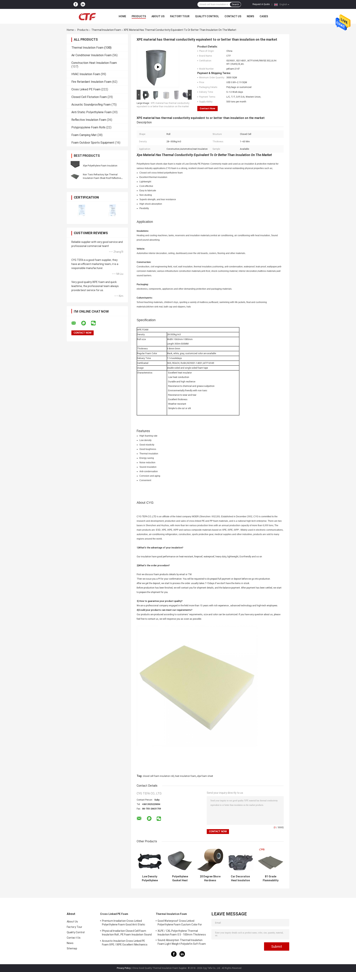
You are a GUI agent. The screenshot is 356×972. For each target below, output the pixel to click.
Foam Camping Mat (84, 135)
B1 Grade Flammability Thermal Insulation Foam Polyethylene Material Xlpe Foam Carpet (271, 878)
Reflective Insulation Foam (88, 120)
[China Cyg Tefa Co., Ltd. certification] (82, 210)
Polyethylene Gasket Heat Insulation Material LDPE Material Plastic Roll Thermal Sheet (180, 878)
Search (235, 4)
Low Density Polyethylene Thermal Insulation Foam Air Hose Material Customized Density (150, 878)
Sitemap (72, 948)
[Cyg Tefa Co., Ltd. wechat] (95, 323)
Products (139, 16)
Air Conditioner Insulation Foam (91, 55)
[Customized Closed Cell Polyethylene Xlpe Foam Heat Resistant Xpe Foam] (158, 67)
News (250, 16)
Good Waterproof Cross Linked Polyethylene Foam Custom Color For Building (180, 923)
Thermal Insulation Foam (106, 29)
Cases (264, 16)
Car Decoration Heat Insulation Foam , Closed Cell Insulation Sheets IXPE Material (240, 878)
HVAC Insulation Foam (85, 74)
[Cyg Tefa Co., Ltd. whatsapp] (85, 323)
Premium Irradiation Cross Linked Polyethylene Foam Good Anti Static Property (123, 923)
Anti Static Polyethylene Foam (91, 112)
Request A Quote (261, 4)
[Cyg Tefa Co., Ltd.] (87, 16)
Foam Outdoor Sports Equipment (92, 142)
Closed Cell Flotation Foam (89, 97)
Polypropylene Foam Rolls (88, 127)
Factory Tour (179, 16)
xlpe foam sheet (205, 776)
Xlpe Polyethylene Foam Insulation (100, 165)
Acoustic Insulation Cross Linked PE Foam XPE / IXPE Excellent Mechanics (125, 942)
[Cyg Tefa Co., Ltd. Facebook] (75, 4)
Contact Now (207, 108)
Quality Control (207, 16)
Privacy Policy (124, 968)
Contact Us (233, 16)
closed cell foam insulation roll (158, 776)
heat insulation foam (185, 776)
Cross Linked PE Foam (85, 89)
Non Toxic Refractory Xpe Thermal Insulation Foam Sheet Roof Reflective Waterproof (102, 178)
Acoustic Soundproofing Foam (91, 104)
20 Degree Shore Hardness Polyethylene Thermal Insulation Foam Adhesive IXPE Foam (210, 878)
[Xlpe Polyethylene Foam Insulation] (75, 165)
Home (122, 16)
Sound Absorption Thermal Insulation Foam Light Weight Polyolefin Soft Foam (182, 942)
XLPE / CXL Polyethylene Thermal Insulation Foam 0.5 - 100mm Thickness (182, 932)
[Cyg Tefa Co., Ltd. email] (76, 323)
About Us (157, 16)
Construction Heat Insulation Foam (94, 63)
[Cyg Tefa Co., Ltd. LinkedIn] (83, 4)
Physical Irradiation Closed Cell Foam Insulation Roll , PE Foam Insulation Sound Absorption (127, 933)
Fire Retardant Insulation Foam (91, 81)
